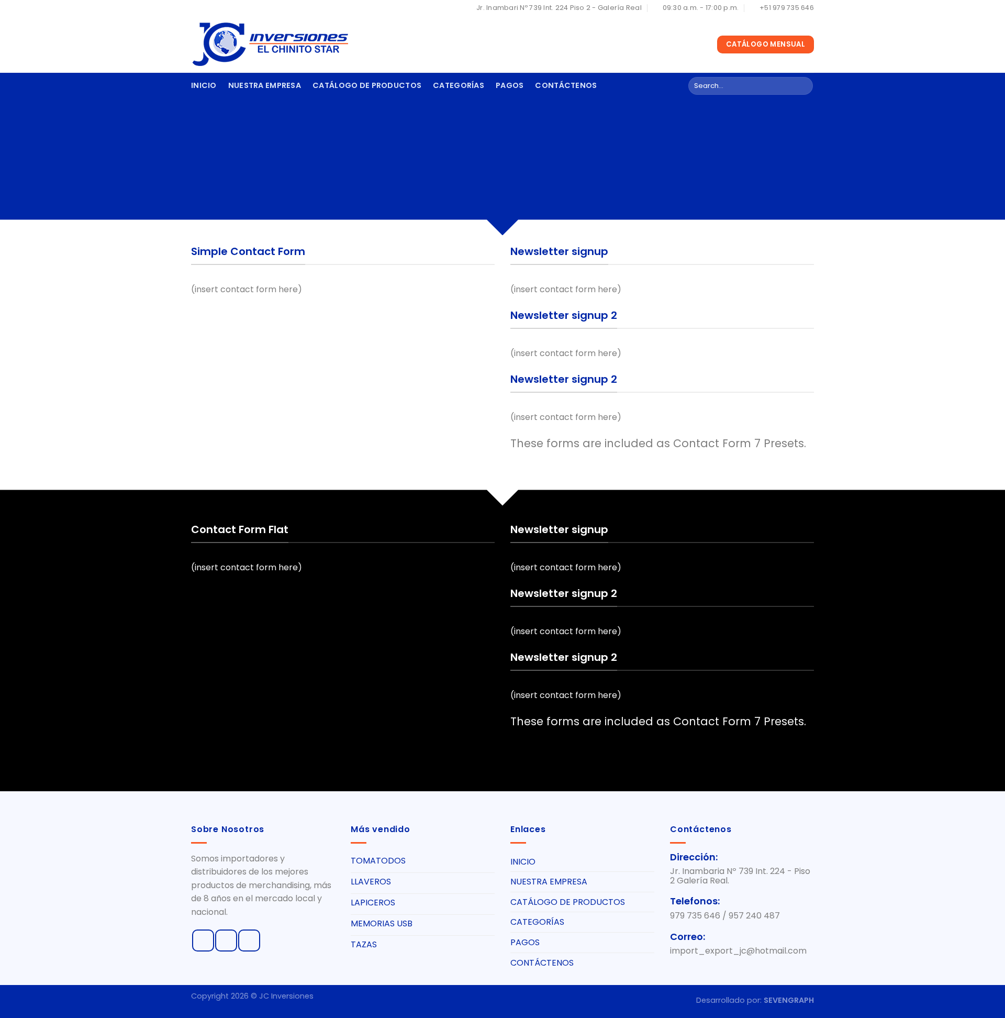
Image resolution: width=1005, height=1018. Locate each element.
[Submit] (803, 86)
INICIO (204, 85)
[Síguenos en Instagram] (226, 940)
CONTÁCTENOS (566, 85)
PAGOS (509, 85)
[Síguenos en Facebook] (203, 940)
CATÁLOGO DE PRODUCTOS (366, 85)
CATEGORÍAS (458, 85)
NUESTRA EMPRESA (264, 85)
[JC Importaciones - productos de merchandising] (269, 44)
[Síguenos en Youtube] (249, 940)
